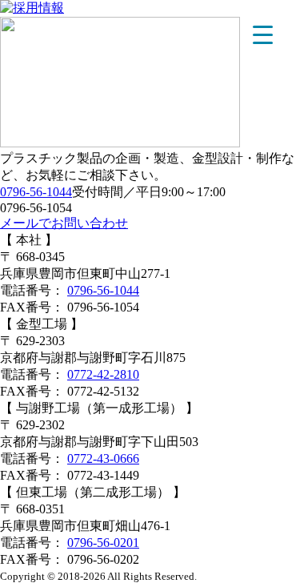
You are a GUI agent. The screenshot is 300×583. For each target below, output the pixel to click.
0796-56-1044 (36, 192)
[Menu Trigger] (263, 34)
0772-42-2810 (103, 374)
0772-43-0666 (103, 458)
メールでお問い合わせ (64, 223)
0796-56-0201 (103, 542)
